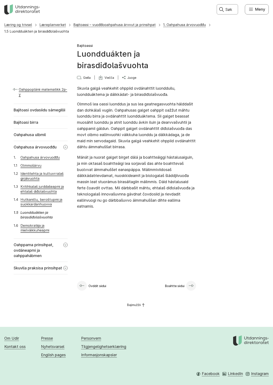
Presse (47, 338)
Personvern (91, 338)
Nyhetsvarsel (52, 346)
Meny (260, 9)
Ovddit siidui (97, 286)
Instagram (260, 373)
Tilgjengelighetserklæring (103, 346)
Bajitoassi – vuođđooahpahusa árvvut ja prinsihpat (114, 25)
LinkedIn (235, 373)
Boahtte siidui (174, 286)
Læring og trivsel (18, 25)
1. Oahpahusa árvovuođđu (184, 25)
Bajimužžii (134, 305)
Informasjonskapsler (99, 355)
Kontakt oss (15, 346)
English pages (53, 355)
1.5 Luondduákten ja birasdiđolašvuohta (36, 31)
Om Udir (11, 338)
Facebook (211, 373)
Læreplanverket (52, 25)
